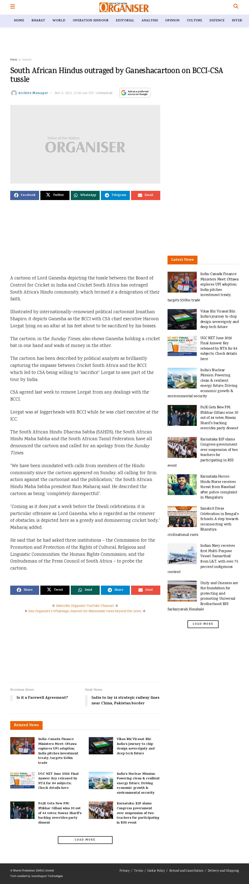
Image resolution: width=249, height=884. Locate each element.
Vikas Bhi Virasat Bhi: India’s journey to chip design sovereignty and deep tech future (136, 747)
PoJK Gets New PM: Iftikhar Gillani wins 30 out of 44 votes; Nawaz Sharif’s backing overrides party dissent (59, 813)
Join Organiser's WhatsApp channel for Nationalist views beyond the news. (85, 611)
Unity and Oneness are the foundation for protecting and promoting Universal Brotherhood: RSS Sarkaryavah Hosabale (203, 596)
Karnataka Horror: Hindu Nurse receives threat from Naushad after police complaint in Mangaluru (218, 487)
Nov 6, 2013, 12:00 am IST (74, 93)
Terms (138, 871)
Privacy (124, 871)
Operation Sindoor (90, 21)
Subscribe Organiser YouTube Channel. (85, 606)
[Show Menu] (12, 7)
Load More (85, 840)
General (26, 60)
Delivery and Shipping (223, 871)
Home (19, 21)
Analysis (150, 21)
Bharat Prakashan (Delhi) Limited (33, 871)
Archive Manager (33, 93)
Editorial (125, 21)
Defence (216, 21)
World (59, 21)
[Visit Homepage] (124, 7)
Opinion (172, 21)
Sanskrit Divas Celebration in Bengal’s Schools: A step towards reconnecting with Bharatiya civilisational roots (203, 522)
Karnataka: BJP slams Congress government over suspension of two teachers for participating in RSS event (138, 813)
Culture (194, 21)
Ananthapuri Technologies (47, 876)
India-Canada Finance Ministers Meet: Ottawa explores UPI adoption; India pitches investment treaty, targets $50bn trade (58, 751)
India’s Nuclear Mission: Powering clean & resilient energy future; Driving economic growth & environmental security (138, 783)
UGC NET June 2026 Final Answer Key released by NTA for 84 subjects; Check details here (58, 781)
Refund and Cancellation (186, 871)
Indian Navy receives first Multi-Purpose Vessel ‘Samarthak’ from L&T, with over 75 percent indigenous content (203, 559)
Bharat (38, 21)
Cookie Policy (156, 871)
